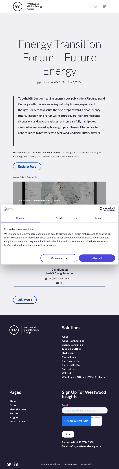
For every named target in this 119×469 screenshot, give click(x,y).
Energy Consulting (72, 344)
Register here (27, 166)
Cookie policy (87, 463)
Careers (14, 405)
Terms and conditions (49, 463)
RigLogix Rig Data (72, 364)
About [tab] (98, 218)
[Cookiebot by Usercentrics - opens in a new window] (101, 209)
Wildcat (66, 372)
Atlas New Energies (73, 340)
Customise (57, 258)
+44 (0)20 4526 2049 (58, 278)
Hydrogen (68, 352)
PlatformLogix (70, 360)
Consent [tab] (20, 218)
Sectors (13, 413)
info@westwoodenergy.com (86, 446)
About (13, 401)
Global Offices (17, 421)
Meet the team (17, 409)
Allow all (97, 258)
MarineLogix (69, 356)
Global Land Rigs (71, 348)
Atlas (65, 336)
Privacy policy (70, 463)
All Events (25, 300)
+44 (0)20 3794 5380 (82, 442)
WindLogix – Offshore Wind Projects (83, 377)
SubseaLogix (69, 368)
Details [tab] (59, 218)
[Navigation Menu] (104, 6)
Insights (13, 417)
